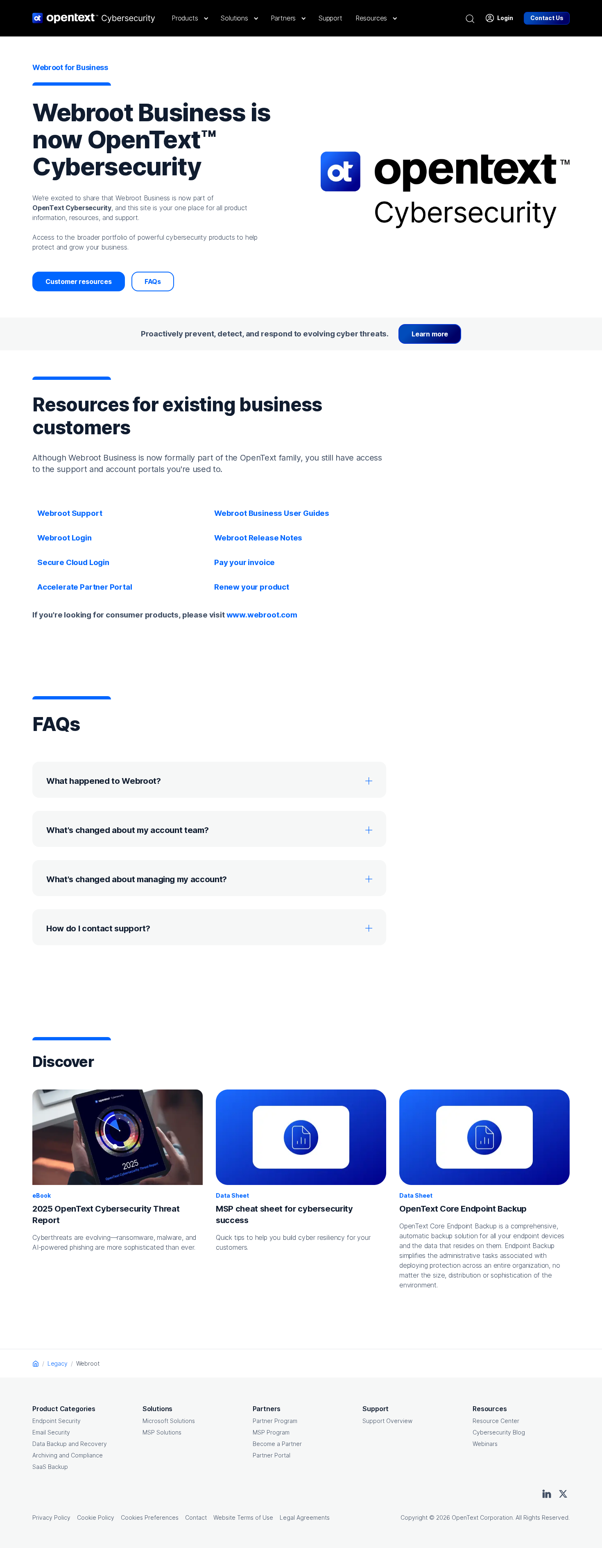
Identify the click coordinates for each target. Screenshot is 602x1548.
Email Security (51, 1432)
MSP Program (271, 1432)
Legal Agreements (305, 1517)
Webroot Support (69, 513)
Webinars (485, 1443)
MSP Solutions (162, 1432)
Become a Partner (277, 1443)
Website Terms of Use (243, 1517)
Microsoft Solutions (169, 1420)
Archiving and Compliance (67, 1455)
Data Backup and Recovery (69, 1443)
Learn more (430, 334)
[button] (189, 18)
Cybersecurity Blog (499, 1432)
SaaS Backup (50, 1466)
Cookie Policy (95, 1517)
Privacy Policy (51, 1517)
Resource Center (496, 1420)
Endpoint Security (56, 1420)
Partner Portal (271, 1455)
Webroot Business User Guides (271, 513)
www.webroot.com (261, 615)
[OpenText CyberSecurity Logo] (93, 18)
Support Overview (387, 1420)
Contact (196, 1517)
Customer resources (78, 281)
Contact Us (547, 17)
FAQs (153, 281)
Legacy (58, 1363)
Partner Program (275, 1420)
